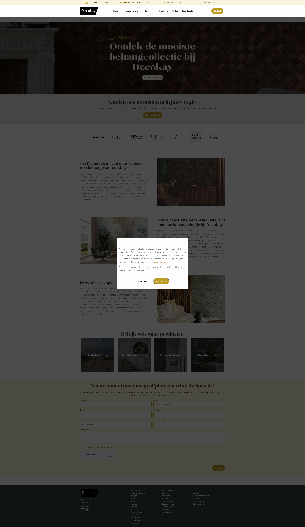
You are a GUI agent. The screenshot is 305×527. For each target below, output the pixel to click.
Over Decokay (188, 11)
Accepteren (161, 281)
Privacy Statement (159, 262)
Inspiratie (163, 11)
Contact (217, 11)
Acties (175, 11)
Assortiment (132, 11)
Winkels (116, 11)
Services (149, 11)
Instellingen (143, 281)
